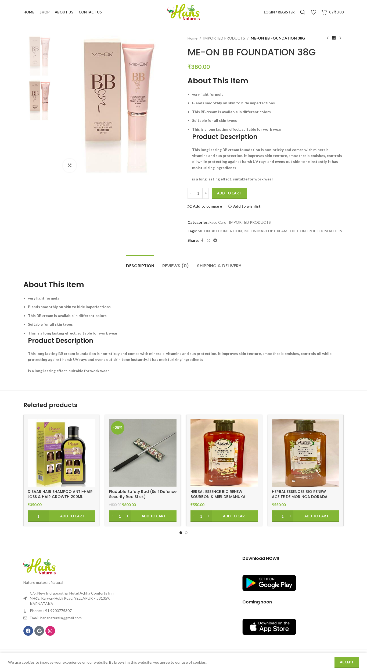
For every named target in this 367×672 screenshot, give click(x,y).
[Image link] (39, 566)
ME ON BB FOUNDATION (220, 231)
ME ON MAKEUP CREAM (265, 231)
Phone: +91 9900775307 (51, 610)
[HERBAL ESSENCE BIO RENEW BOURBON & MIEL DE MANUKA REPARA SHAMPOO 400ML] (224, 453)
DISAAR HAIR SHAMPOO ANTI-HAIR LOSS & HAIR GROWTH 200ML (60, 494)
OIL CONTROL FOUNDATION (316, 231)
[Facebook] (28, 631)
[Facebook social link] (202, 240)
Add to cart (229, 193)
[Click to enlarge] (69, 165)
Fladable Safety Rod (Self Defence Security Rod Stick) (143, 494)
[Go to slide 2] (186, 532)
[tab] (140, 263)
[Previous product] (327, 38)
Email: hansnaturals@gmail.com (56, 618)
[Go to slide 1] (180, 532)
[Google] (39, 631)
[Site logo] (183, 11)
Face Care (218, 222)
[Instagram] (50, 631)
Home (192, 38)
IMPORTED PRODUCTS (224, 38)
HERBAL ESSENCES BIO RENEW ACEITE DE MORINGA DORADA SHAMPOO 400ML (300, 497)
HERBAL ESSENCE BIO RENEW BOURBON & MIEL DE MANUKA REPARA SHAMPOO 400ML (218, 497)
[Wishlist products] (313, 12)
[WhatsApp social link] (208, 240)
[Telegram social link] (215, 240)
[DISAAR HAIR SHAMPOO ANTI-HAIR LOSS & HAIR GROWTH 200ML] (61, 453)
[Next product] (340, 38)
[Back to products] (334, 38)
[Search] (302, 12)
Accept (347, 662)
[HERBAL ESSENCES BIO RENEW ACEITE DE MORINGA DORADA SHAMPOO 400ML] (305, 453)
